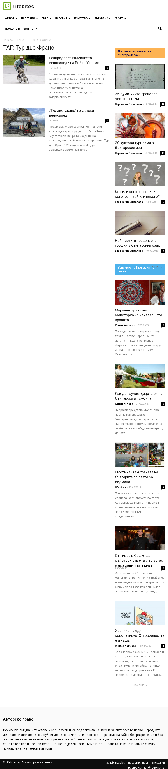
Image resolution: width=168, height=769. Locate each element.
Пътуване (101, 18)
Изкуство (81, 18)
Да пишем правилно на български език (134, 53)
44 (162, 104)
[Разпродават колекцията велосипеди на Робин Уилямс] (24, 69)
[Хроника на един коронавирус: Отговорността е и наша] (140, 613)
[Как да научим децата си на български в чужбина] (140, 376)
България (28, 18)
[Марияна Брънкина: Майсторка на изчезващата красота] (140, 292)
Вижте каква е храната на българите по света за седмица (136, 477)
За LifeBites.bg (115, 762)
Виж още (138, 685)
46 (162, 153)
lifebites (120, 487)
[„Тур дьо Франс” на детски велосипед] (24, 122)
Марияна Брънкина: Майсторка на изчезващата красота (138, 315)
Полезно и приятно (19, 28)
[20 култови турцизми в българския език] (140, 125)
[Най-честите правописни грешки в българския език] (140, 223)
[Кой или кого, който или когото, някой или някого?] (140, 174)
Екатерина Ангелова (129, 201)
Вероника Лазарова (128, 104)
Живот (9, 18)
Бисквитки (158, 762)
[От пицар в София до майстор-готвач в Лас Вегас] (140, 538)
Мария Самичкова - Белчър (133, 565)
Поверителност (138, 762)
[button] (159, 29)
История (61, 18)
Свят (45, 18)
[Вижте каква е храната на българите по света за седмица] (140, 454)
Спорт (118, 18)
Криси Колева (124, 325)
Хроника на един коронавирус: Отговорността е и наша (139, 635)
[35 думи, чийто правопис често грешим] (140, 76)
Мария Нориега (125, 645)
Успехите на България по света (136, 269)
